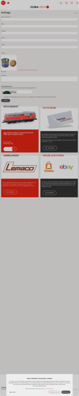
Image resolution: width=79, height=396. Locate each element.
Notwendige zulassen (54, 392)
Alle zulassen (66, 392)
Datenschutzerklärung (48, 388)
